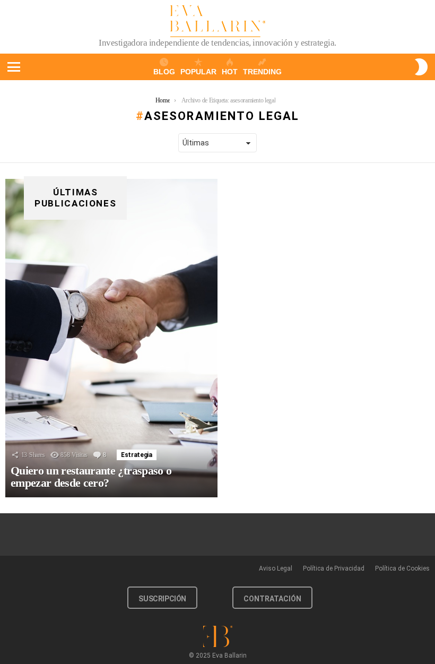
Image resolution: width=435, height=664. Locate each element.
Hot (230, 71)
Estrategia (136, 455)
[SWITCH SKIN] (421, 67)
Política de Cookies (402, 568)
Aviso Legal (275, 568)
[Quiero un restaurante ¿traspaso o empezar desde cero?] (111, 338)
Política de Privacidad (333, 568)
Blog (164, 71)
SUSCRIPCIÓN (162, 598)
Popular (198, 71)
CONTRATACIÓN (272, 598)
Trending (262, 71)
